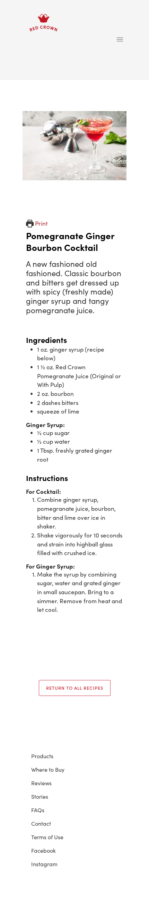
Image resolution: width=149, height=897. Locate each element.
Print (40, 223)
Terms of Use (47, 837)
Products (42, 756)
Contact (41, 823)
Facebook (43, 850)
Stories (39, 796)
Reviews (41, 783)
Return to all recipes (74, 688)
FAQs (37, 810)
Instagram (44, 864)
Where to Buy (47, 769)
